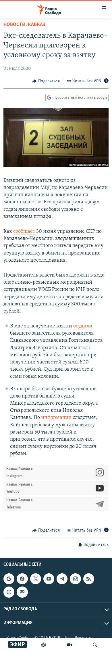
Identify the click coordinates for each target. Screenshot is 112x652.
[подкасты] (43, 645)
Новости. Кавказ (24, 24)
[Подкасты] (8, 592)
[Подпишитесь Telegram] (62, 578)
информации (57, 417)
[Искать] (95, 645)
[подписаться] (22, 592)
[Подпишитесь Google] (8, 578)
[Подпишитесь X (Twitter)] (35, 578)
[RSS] (88, 578)
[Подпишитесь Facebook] (22, 578)
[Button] (46, 81)
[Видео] (69, 645)
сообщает (24, 231)
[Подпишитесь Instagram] (75, 578)
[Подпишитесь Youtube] (48, 578)
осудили (82, 326)
